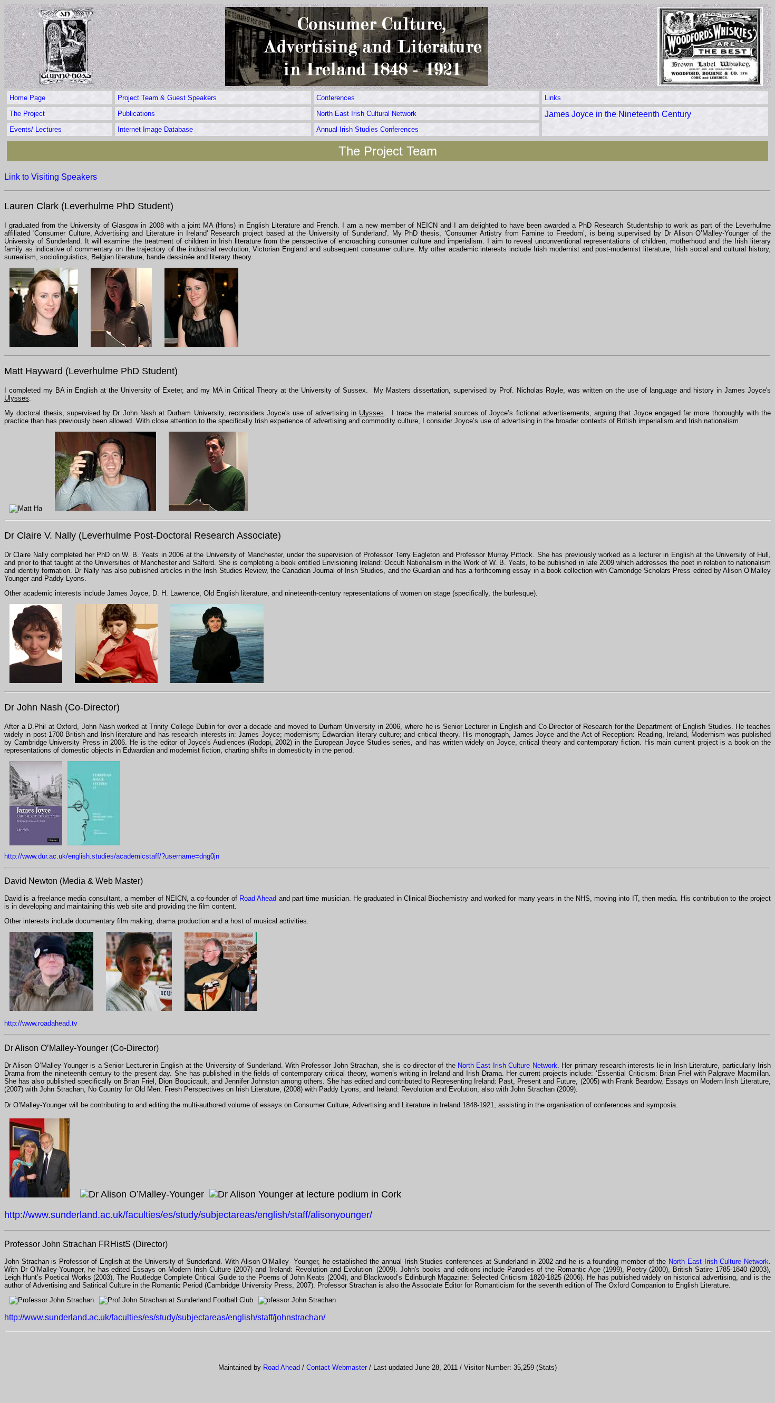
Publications (136, 114)
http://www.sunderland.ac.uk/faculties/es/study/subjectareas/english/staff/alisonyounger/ (188, 1215)
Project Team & (142, 98)
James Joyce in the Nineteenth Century (618, 114)
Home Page (27, 98)
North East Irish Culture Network (507, 1065)
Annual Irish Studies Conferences (367, 129)
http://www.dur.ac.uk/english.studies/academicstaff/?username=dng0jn (111, 856)
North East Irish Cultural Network (366, 114)
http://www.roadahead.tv (41, 1023)
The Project (27, 114)
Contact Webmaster (336, 1367)
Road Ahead (257, 898)
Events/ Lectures (35, 129)
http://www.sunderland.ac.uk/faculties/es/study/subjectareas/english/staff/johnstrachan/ (164, 1317)
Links (553, 98)
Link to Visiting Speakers (50, 176)
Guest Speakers (192, 98)
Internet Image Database (155, 129)
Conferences (335, 98)
